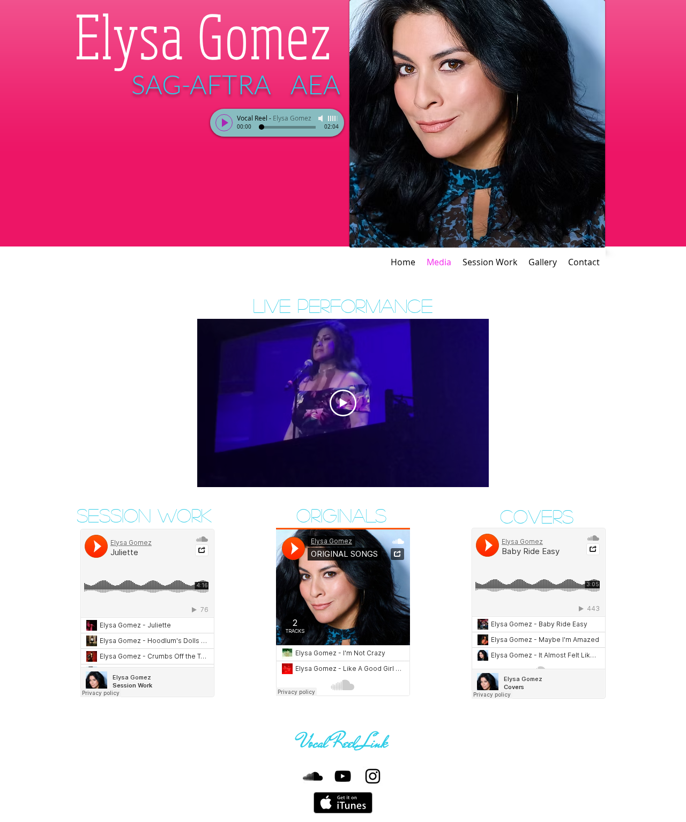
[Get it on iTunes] (343, 802)
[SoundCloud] (313, 776)
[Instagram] (373, 776)
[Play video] (343, 403)
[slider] (333, 118)
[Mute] (321, 118)
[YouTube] (343, 776)
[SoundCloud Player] (147, 613)
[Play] (224, 122)
